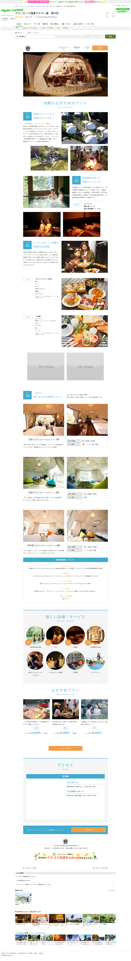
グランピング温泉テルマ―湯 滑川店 (36, 13)
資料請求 (41, 953)
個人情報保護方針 (11, 953)
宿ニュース (28, 24)
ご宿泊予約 (100, 48)
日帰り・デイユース (33, 32)
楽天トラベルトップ (20, 6)
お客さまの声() (78, 24)
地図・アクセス (66, 24)
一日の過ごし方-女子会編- (29, 28)
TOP (29, 830)
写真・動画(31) (55, 24)
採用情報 (30, 953)
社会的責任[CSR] (22, 953)
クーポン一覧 (89, 24)
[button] (30, 894)
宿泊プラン (21, 32)
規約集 (36, 953)
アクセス (87, 48)
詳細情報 (65, 28)
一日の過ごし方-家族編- (46, 28)
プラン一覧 (37, 24)
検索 (110, 36)
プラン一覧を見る (65, 748)
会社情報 (3, 953)
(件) (30, 16)
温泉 (58, 28)
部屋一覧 (45, 24)
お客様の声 (76, 48)
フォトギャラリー (63, 48)
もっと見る (111, 890)
